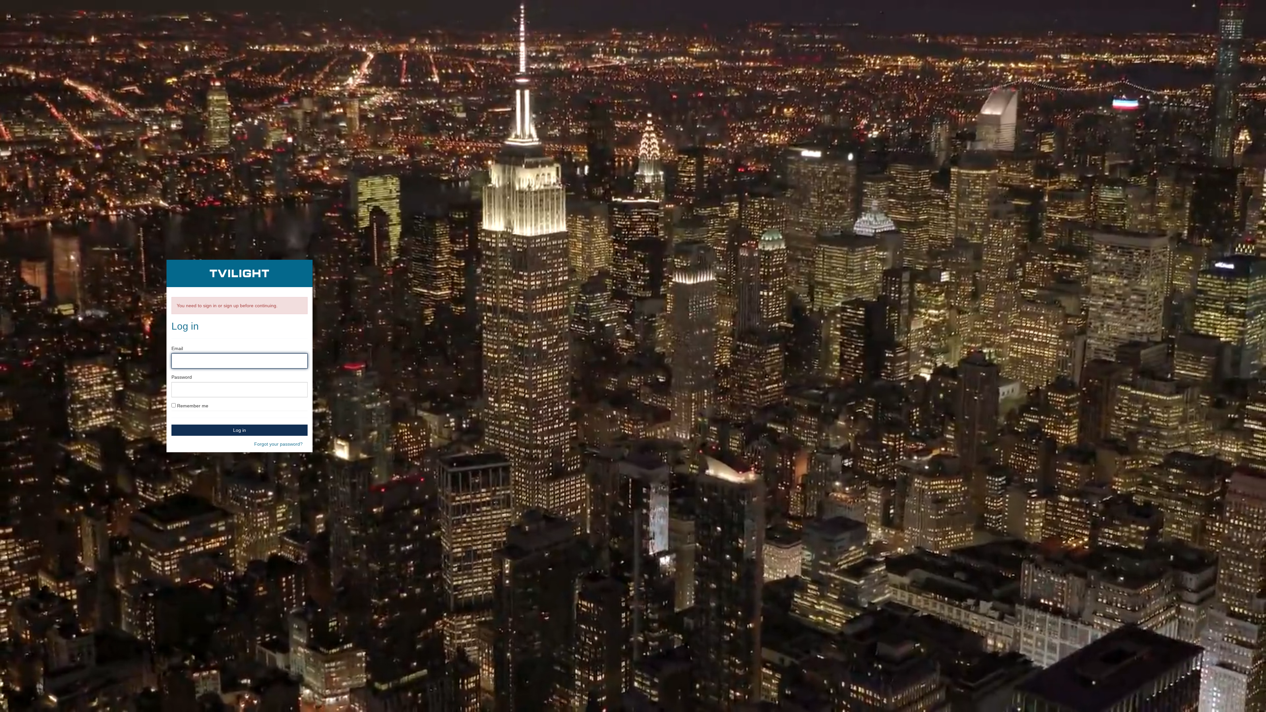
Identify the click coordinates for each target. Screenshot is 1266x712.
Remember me (192, 405)
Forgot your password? (278, 444)
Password (181, 377)
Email (177, 348)
